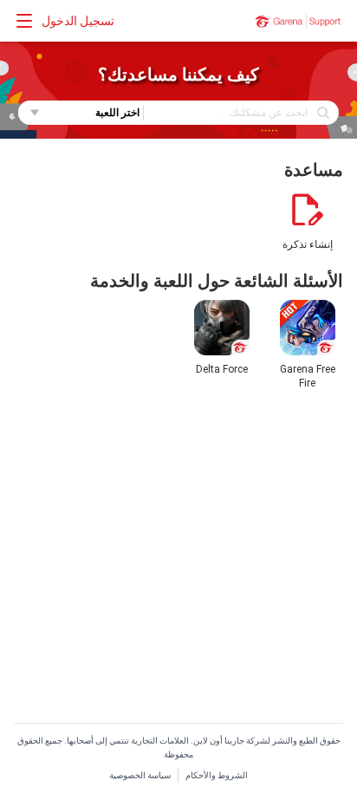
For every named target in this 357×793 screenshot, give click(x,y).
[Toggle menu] (24, 20)
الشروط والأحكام (216, 775)
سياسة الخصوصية (140, 775)
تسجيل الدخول (78, 21)
